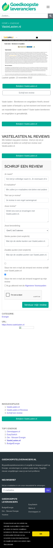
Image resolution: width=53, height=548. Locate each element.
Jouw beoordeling (12, 226)
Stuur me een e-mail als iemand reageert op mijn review (25, 280)
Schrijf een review (14, 413)
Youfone (5, 515)
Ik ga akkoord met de (26, 286)
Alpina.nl (31, 508)
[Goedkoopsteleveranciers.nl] (20, 6)
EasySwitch (12, 434)
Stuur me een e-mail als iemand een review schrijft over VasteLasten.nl (26, 269)
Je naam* (8, 174)
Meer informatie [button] (8, 544)
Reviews (17, 410)
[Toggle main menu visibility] (48, 7)
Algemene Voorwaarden (35, 286)
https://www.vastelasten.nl (13, 325)
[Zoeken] (50, 16)
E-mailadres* (10, 185)
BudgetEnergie (13, 443)
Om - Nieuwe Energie (16, 437)
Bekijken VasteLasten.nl (26, 419)
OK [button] (41, 534)
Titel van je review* (12, 195)
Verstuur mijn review (35, 304)
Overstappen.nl (13, 431)
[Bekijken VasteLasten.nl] (26, 56)
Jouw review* (10, 206)
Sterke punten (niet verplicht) (16, 236)
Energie (14, 23)
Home (5, 23)
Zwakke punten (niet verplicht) (17, 250)
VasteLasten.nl (13, 407)
